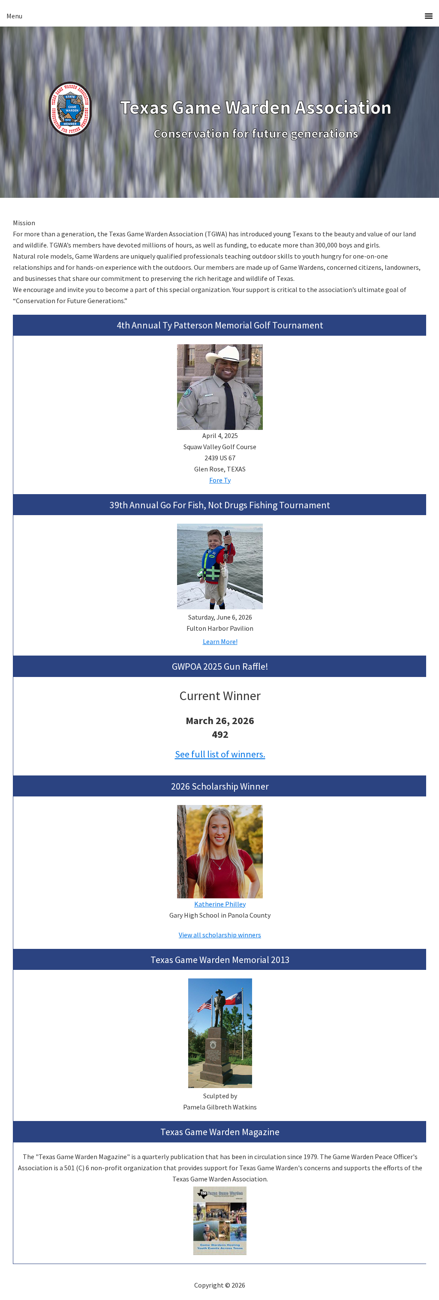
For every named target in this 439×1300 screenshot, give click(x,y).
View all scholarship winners (220, 934)
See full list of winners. (220, 754)
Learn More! (220, 641)
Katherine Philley (220, 904)
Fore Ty (220, 480)
